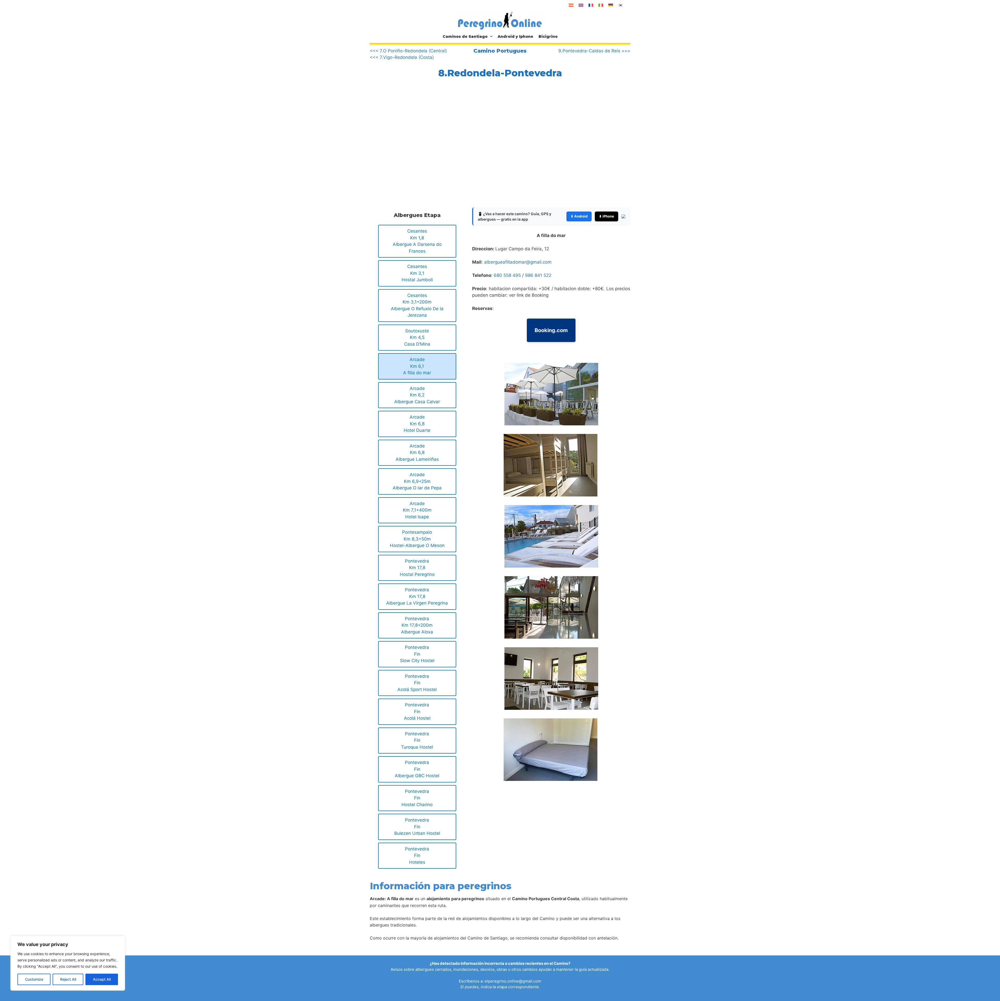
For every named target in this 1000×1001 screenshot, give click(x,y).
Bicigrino (548, 36)
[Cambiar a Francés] (591, 5)
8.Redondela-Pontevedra (500, 73)
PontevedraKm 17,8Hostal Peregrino (417, 567)
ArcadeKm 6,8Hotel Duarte (417, 423)
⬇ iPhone (606, 216)
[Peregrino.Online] (500, 20)
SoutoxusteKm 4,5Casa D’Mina (417, 337)
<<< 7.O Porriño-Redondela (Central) (408, 50)
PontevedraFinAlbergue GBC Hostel (417, 769)
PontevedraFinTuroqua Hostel (417, 740)
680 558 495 (507, 275)
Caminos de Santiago (465, 36)
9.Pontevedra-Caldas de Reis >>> (594, 50)
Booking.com (551, 330)
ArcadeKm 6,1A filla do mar (417, 366)
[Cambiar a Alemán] (611, 5)
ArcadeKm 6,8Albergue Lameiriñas (417, 452)
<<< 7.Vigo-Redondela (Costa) (402, 57)
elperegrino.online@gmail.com (513, 981)
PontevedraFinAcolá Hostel (417, 711)
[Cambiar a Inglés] (581, 5)
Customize (34, 979)
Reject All (68, 979)
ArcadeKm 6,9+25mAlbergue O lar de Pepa (417, 481)
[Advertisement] (413, 147)
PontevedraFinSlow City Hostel (417, 654)
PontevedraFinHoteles (417, 855)
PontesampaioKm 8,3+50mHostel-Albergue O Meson (417, 539)
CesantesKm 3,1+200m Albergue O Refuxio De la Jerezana (417, 305)
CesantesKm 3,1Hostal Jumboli (417, 273)
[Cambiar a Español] (571, 5)
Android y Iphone (515, 36)
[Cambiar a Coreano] (621, 5)
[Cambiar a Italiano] (601, 5)
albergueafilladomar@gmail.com (518, 262)
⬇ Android (579, 216)
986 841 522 (538, 275)
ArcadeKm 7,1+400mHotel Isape (417, 510)
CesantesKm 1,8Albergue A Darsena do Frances (417, 241)
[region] (67, 963)
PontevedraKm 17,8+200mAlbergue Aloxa (417, 625)
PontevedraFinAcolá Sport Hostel (417, 683)
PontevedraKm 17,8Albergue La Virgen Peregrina (417, 596)
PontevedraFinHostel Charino (417, 798)
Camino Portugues (500, 51)
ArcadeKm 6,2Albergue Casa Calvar (417, 395)
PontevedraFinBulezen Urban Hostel (417, 826)
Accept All (102, 979)
